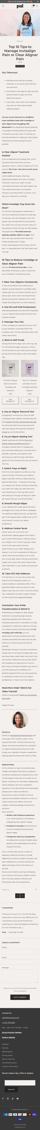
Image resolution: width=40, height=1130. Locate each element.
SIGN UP (11, 1089)
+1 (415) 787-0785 (8, 1023)
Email (4, 957)
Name (4, 947)
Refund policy (7, 1052)
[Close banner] (38, 1)
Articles (20, 41)
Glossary (5, 1044)
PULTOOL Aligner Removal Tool (24, 422)
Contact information (10, 1066)
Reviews (5, 1048)
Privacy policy (7, 1055)
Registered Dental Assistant (21, 735)
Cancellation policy (9, 1063)
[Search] (37, 6)
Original (8, 422)
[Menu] (3, 6)
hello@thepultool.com (10, 1018)
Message (5, 968)
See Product (10, 400)
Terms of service (8, 1059)
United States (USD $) (19, 1109)
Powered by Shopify (20, 1124)
